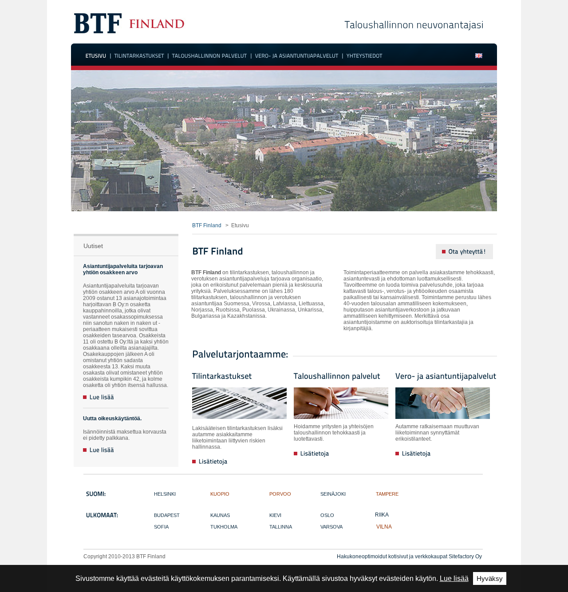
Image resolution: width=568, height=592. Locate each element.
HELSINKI (165, 494)
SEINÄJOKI (333, 494)
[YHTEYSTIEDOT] (365, 56)
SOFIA (161, 526)
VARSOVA (331, 526)
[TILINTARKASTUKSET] (139, 56)
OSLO (327, 515)
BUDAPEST (167, 515)
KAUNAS (220, 515)
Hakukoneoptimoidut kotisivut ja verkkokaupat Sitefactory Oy (409, 556)
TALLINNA (280, 526)
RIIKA (382, 515)
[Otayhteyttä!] (464, 251)
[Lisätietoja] (210, 466)
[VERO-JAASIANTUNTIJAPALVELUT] (297, 56)
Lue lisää (454, 578)
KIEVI (275, 515)
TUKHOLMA (223, 526)
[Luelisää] (98, 398)
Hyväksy (490, 578)
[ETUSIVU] (96, 56)
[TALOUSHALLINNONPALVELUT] (209, 56)
